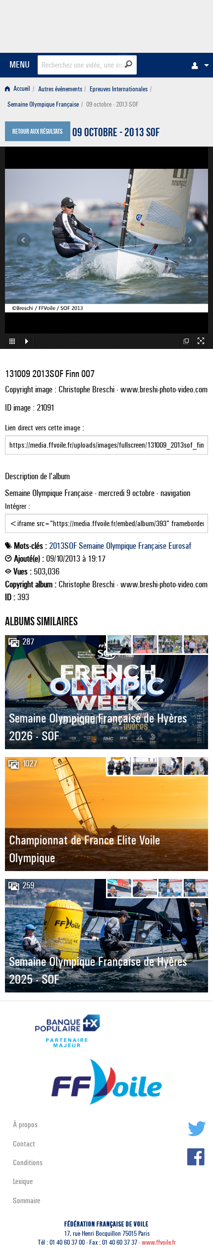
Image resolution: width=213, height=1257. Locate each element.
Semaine (91, 546)
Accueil (21, 89)
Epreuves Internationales (119, 89)
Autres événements (60, 89)
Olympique (121, 546)
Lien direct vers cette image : (44, 427)
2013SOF (63, 546)
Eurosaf (179, 546)
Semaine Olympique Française (43, 104)
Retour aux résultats (37, 132)
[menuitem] (198, 65)
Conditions (28, 1162)
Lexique (23, 1181)
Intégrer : (17, 506)
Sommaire (26, 1200)
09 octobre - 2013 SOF (116, 134)
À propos (25, 1124)
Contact (24, 1143)
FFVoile (161, 24)
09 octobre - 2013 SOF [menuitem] (112, 104)
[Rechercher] (128, 64)
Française (152, 546)
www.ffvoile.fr (159, 1242)
